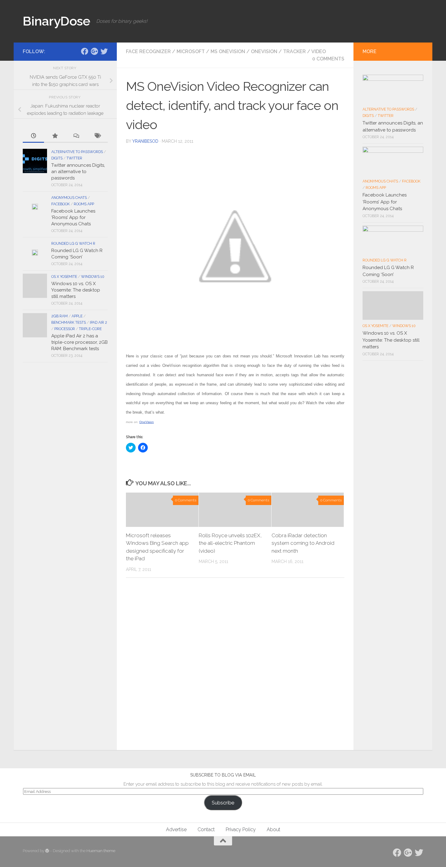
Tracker (294, 51)
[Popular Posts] (54, 136)
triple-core (90, 329)
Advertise (176, 829)
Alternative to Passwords (77, 152)
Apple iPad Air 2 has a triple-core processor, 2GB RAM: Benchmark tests (79, 342)
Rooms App (84, 204)
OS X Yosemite (64, 277)
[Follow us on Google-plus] (94, 51)
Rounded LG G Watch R (73, 243)
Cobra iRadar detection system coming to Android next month (303, 543)
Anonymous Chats (69, 198)
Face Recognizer (148, 51)
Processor (64, 329)
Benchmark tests (68, 322)
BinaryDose (56, 21)
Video (318, 51)
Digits (57, 158)
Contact (206, 829)
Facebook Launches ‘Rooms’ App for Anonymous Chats (73, 217)
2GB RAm (59, 316)
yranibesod (145, 141)
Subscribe (223, 803)
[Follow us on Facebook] (84, 51)
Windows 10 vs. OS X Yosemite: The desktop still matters (75, 290)
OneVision (264, 51)
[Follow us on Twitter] (104, 51)
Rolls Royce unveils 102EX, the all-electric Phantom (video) (230, 543)
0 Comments (328, 59)
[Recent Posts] (33, 136)
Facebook (60, 204)
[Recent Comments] (75, 136)
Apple (77, 316)
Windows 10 (92, 277)
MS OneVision (228, 51)
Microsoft (191, 51)
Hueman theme (100, 850)
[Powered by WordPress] (47, 851)
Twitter (74, 158)
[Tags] (97, 136)
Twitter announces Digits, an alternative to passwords (78, 171)
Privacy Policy (241, 829)
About (273, 829)
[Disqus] (235, 666)
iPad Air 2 (98, 322)
